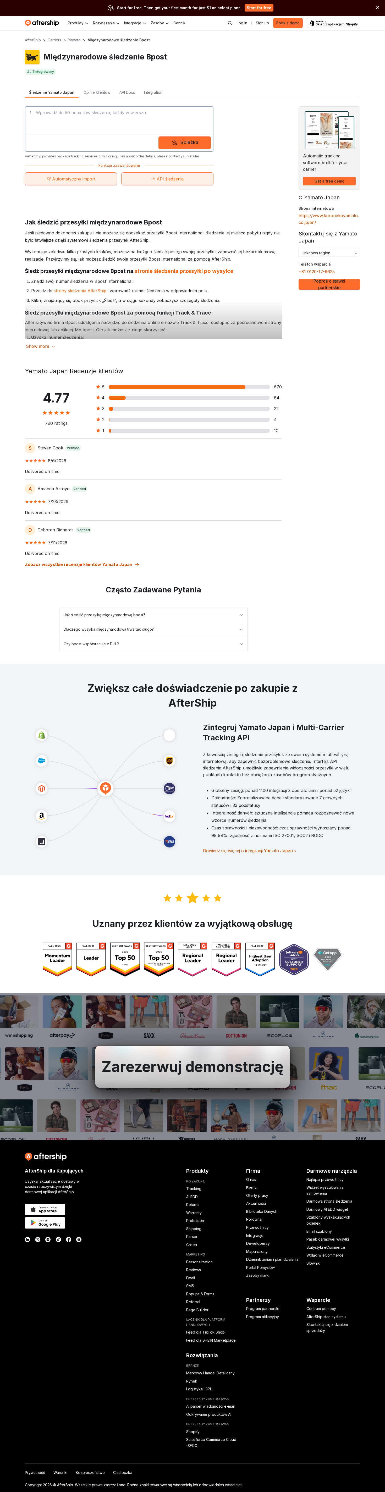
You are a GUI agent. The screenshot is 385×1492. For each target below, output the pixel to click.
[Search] (230, 23)
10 (276, 430)
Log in (242, 23)
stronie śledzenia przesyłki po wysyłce (184, 271)
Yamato (74, 40)
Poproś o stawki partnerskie (329, 284)
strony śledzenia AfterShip (80, 290)
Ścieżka (189, 142)
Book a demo (288, 23)
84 (276, 397)
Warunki (60, 1472)
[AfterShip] (43, 23)
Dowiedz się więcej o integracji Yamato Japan (250, 850)
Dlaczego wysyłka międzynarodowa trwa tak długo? (109, 629)
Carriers (54, 40)
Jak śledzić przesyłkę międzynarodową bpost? (104, 615)
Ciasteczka (122, 1472)
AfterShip (33, 40)
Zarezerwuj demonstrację (192, 1067)
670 (278, 386)
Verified (73, 448)
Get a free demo (329, 181)
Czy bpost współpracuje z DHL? (91, 644)
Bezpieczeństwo (90, 1472)
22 (276, 408)
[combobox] (329, 253)
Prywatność (35, 1472)
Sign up (262, 23)
